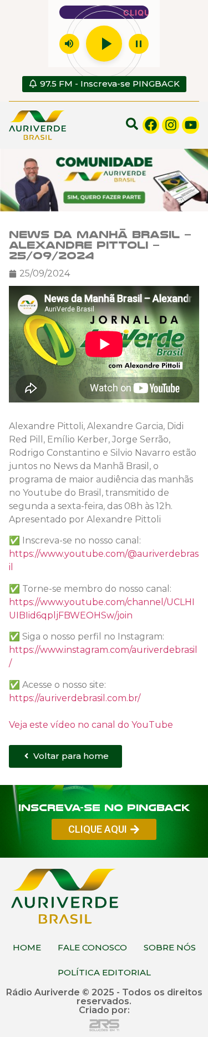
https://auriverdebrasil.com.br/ (74, 697)
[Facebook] (151, 125)
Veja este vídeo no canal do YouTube (91, 724)
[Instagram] (170, 125)
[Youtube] (190, 125)
